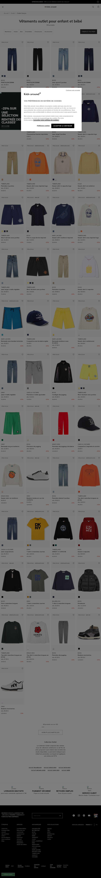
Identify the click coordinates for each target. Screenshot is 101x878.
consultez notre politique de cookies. (46, 120)
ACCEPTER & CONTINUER (62, 126)
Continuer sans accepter (73, 90)
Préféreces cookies (43, 125)
